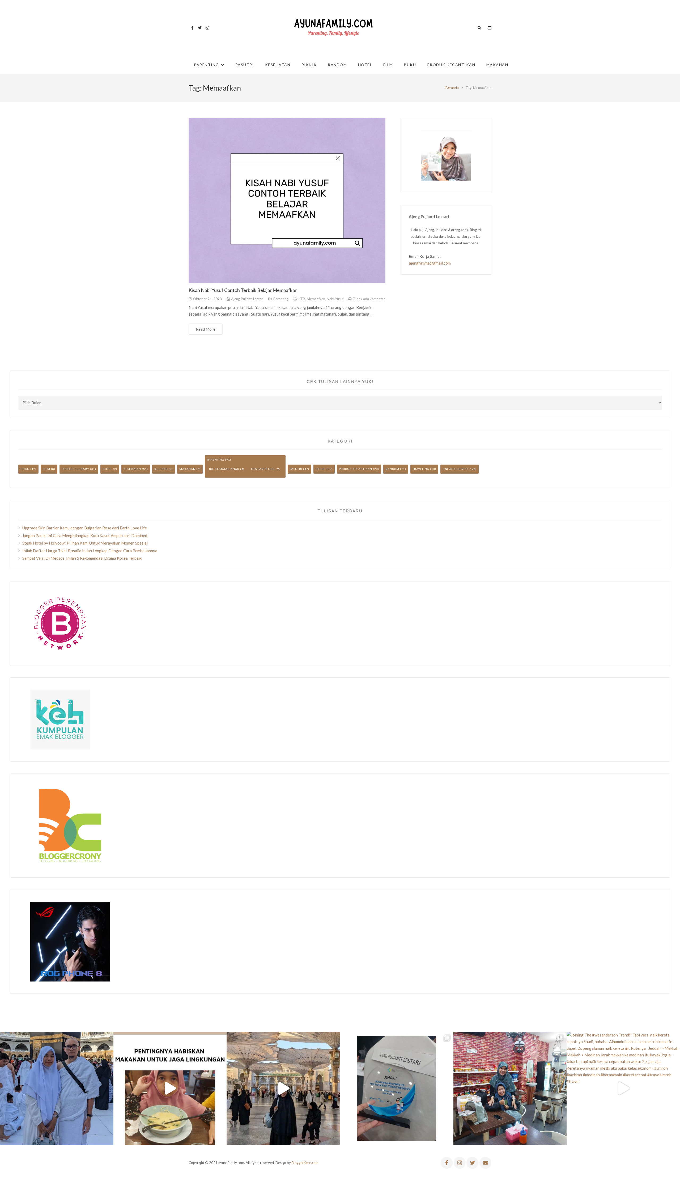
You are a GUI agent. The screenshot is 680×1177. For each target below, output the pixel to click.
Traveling (421, 468)
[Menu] (489, 28)
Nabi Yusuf (335, 299)
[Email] (485, 1163)
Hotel (107, 468)
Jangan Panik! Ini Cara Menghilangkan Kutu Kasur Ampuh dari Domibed (84, 535)
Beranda (452, 88)
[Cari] (479, 28)
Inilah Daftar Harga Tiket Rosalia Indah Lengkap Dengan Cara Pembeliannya (89, 550)
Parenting (280, 299)
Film (46, 468)
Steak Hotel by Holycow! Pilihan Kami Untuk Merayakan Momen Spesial (85, 543)
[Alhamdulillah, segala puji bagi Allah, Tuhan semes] (396, 1088)
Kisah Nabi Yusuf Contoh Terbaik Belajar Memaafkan (243, 290)
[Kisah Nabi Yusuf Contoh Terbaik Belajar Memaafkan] (287, 200)
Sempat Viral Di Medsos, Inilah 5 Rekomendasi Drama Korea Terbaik (82, 558)
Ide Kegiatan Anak (224, 468)
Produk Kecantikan (355, 468)
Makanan (187, 468)
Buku (24, 468)
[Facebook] (192, 28)
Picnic (321, 468)
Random (392, 468)
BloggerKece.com (305, 1163)
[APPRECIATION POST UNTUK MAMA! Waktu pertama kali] (510, 1088)
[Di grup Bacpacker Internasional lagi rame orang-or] (56, 1088)
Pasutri (296, 468)
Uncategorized (455, 468)
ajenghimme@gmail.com (430, 263)
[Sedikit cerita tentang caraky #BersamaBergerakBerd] (170, 1088)
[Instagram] (207, 28)
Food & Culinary (75, 468)
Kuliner (161, 468)
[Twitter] (199, 28)
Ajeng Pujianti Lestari (247, 299)
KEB (301, 299)
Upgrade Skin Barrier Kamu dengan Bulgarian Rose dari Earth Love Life (84, 527)
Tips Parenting (263, 468)
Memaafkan (316, 299)
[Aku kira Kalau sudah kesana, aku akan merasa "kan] (283, 1088)
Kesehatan (132, 468)
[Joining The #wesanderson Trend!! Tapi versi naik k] (623, 1088)
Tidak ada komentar (369, 299)
